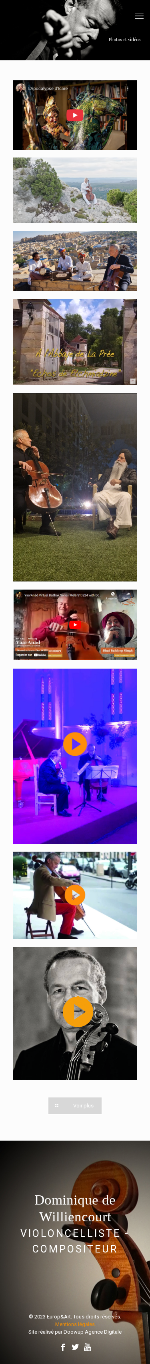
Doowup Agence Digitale (93, 1332)
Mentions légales (75, 1324)
